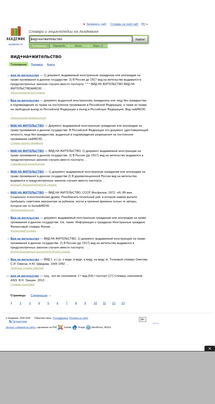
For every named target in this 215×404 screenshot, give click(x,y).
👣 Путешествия (18, 321)
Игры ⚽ (98, 45)
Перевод (37, 64)
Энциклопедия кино (22, 210)
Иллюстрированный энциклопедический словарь (40, 251)
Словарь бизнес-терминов (26, 143)
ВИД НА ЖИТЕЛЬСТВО (27, 125)
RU (143, 24)
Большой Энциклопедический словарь (33, 184)
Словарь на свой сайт (124, 24)
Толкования (39, 45)
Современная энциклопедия (27, 164)
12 (113, 303)
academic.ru (16, 44)
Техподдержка (60, 318)
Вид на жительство (24, 100)
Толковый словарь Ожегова (27, 268)
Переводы (59, 45)
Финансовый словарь (23, 230)
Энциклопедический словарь (27, 92)
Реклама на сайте (78, 318)
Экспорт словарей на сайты (20, 327)
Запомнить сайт (96, 24)
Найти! (140, 39)
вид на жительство (24, 75)
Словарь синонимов (22, 284)
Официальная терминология (28, 118)
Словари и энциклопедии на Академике (63, 31)
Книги (78, 45)
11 (104, 303)
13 (123, 303)
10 (95, 303)
